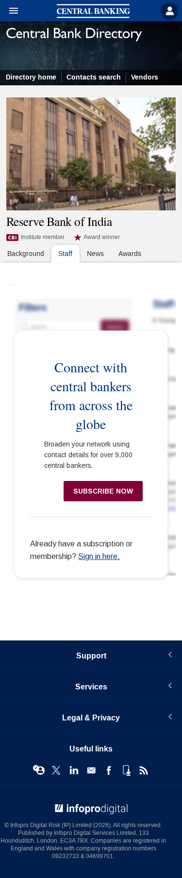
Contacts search (93, 77)
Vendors (144, 77)
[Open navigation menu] (9, 11)
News (95, 253)
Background (25, 253)
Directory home (31, 77)
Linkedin (74, 770)
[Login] (169, 11)
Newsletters (91, 770)
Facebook (109, 770)
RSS (143, 770)
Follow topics (39, 770)
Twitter (56, 770)
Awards (129, 253)
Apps (126, 770)
